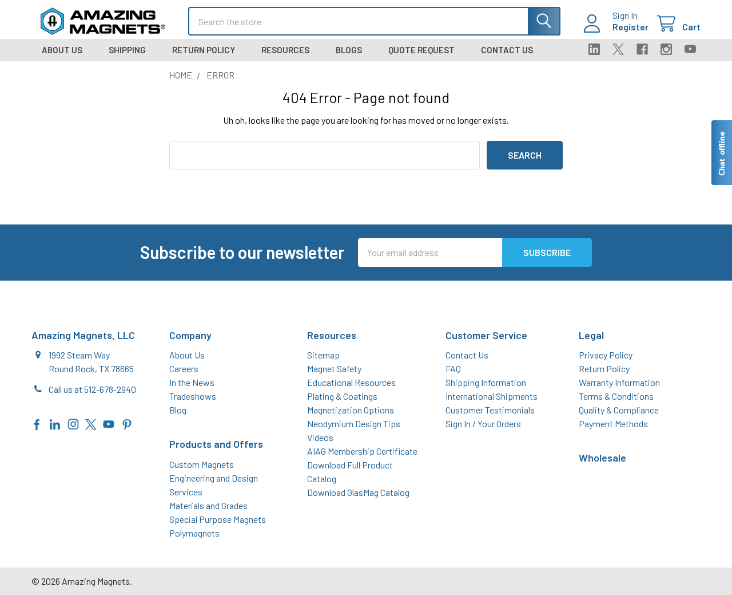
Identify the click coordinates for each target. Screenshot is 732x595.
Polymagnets (194, 532)
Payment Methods (613, 423)
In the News (191, 382)
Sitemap (323, 354)
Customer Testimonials (490, 409)
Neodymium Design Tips (353, 423)
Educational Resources (351, 382)
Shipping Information (485, 382)
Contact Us (507, 50)
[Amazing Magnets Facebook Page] (37, 422)
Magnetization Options (350, 409)
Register (630, 26)
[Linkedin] (594, 49)
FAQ (453, 368)
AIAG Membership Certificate (362, 451)
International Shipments (491, 396)
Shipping (127, 50)
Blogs (349, 50)
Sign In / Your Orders (483, 423)
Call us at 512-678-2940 (92, 389)
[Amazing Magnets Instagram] (73, 422)
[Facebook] (642, 49)
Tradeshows (192, 396)
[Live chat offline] (721, 152)
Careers (183, 368)
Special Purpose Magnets (217, 519)
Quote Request (421, 50)
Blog (177, 409)
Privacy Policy (605, 354)
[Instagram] (666, 49)
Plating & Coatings (342, 396)
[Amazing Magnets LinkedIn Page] (55, 422)
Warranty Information (619, 382)
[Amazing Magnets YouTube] (108, 422)
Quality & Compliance (619, 409)
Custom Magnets (201, 464)
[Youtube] (690, 49)
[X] (618, 49)
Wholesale (602, 457)
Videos (320, 437)
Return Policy (203, 50)
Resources (285, 50)
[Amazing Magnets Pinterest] (127, 422)
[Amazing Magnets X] (91, 422)
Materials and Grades (208, 505)
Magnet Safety (334, 368)
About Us (62, 50)
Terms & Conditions (616, 396)
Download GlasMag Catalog (358, 492)
